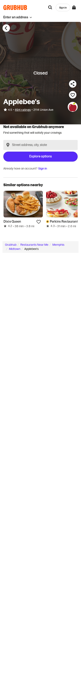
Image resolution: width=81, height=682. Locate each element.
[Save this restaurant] (72, 94)
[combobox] (40, 145)
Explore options (40, 156)
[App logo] (15, 7)
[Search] (50, 7)
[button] (17, 17)
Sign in (42, 168)
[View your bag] (73, 7)
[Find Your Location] (7, 145)
